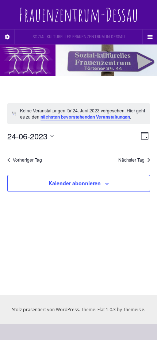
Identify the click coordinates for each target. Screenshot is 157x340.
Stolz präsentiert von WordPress (45, 309)
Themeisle (133, 309)
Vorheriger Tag (27, 160)
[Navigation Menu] (149, 37)
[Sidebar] (7, 37)
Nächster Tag (131, 160)
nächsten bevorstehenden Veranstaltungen (85, 116)
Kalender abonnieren (75, 183)
